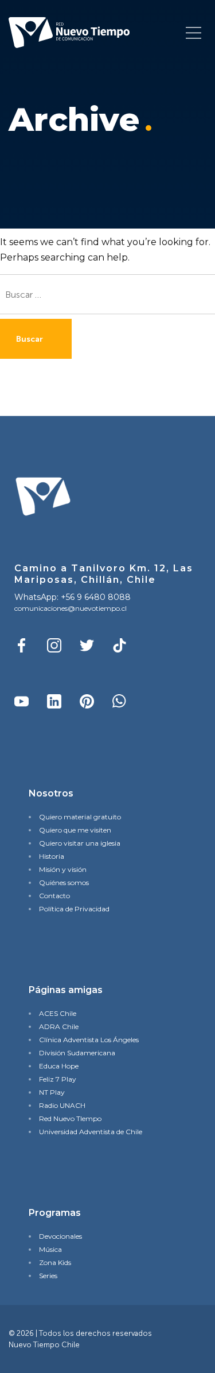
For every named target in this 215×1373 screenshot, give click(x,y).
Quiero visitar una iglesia (79, 843)
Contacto (54, 895)
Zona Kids (55, 1262)
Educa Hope (59, 1066)
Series (48, 1275)
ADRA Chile (59, 1026)
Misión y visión (63, 869)
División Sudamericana (77, 1053)
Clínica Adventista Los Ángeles (89, 1039)
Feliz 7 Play (57, 1079)
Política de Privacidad (74, 909)
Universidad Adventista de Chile (90, 1131)
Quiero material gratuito (80, 817)
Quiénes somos (64, 882)
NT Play (52, 1092)
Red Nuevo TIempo (70, 1118)
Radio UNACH (62, 1105)
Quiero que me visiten (75, 830)
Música (50, 1249)
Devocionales (60, 1236)
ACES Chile (57, 1013)
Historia (51, 856)
